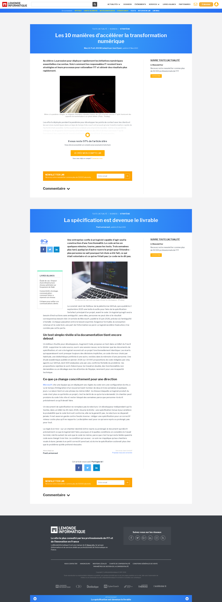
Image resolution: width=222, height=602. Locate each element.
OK (127, 176)
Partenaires (184, 4)
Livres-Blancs (169, 4)
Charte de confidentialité (119, 564)
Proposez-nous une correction (122, 453)
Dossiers (127, 4)
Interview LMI (144, 11)
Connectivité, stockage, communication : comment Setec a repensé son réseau (49, 294)
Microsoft (47, 385)
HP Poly (78, 11)
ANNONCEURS (85, 564)
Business (113, 29)
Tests (133, 11)
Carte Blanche (91, 11)
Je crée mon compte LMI (87, 153)
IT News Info (90, 545)
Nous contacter (70, 564)
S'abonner (206, 4)
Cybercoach (122, 11)
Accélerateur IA (107, 11)
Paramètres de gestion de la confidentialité (111, 566)
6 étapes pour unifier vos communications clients (49, 302)
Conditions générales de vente (145, 564)
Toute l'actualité (99, 29)
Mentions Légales (100, 564)
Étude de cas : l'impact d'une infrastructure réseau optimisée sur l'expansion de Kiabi (48, 284)
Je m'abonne (156, 76)
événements (140, 4)
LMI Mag (156, 11)
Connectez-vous (97, 158)
